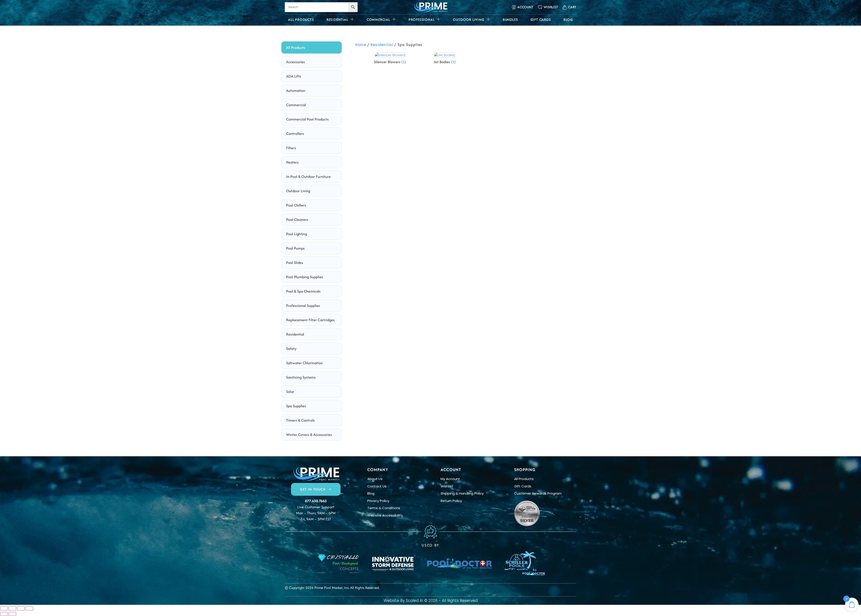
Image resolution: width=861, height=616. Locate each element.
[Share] (21, 608)
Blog (568, 19)
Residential (337, 19)
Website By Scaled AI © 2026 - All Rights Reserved (431, 600)
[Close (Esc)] (29, 608)
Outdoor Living (468, 19)
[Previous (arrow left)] (4, 614)
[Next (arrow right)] (12, 614)
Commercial (378, 19)
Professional (422, 19)
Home (360, 44)
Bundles (510, 19)
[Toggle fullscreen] (12, 608)
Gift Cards (541, 19)
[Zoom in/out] (4, 608)
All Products (301, 19)
